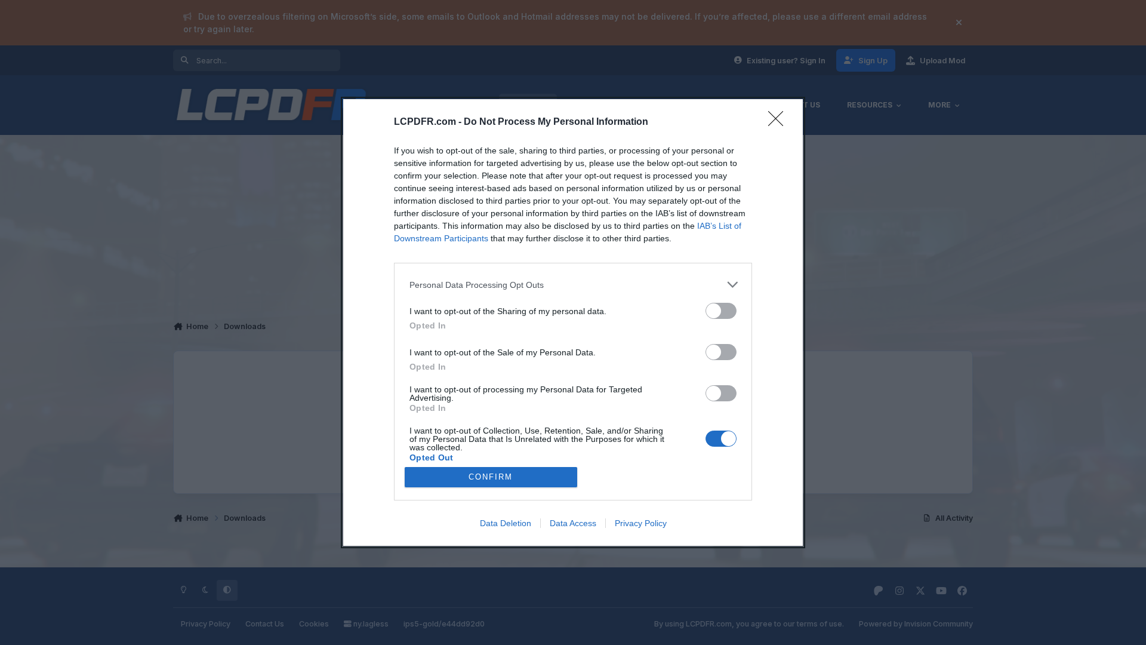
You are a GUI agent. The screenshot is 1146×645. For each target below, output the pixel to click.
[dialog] (573, 322)
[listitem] (573, 284)
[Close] (779, 122)
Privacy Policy (641, 523)
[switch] (721, 311)
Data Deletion (505, 523)
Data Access (573, 523)
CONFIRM (491, 476)
